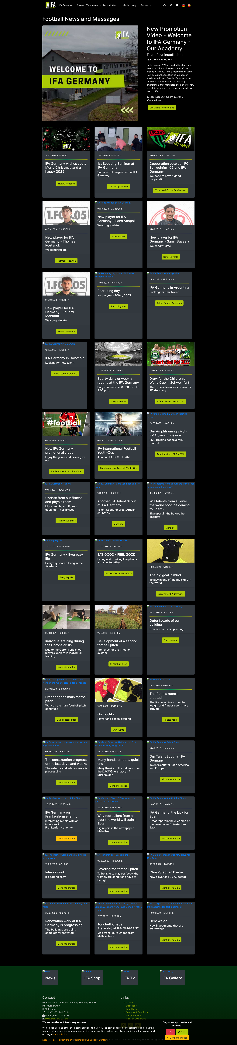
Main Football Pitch (66, 719)
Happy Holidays (66, 183)
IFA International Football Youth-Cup (118, 468)
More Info (119, 524)
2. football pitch (118, 663)
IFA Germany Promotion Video (66, 471)
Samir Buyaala (170, 257)
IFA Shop (92, 978)
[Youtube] (177, 5)
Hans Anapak (118, 236)
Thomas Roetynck (66, 261)
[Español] (189, 5)
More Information (66, 667)
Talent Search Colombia (64, 373)
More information (66, 782)
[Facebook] (164, 5)
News (50, 978)
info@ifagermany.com (56, 1018)
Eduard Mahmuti (66, 331)
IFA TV (129, 978)
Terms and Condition (137, 1012)
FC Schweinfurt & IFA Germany (171, 190)
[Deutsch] (183, 5)
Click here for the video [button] (161, 107)
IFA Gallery (172, 978)
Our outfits (118, 729)
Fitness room (170, 719)
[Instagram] (170, 5)
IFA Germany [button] (66, 5)
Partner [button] (145, 5)
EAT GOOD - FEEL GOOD (118, 573)
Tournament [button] (92, 5)
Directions (131, 1005)
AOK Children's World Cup (170, 401)
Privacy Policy (133, 1015)
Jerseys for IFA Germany (170, 594)
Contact (130, 1002)
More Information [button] (177, 1037)
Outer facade (170, 640)
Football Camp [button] (111, 5)
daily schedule (118, 401)
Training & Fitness (66, 520)
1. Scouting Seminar (118, 186)
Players (80, 5)
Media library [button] (130, 5)
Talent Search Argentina (169, 303)
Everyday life (66, 577)
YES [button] (183, 1032)
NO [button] (171, 1032)
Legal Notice (132, 1009)
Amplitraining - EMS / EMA (170, 454)
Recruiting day (118, 306)
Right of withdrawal (136, 1018)
